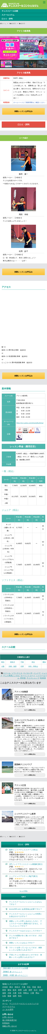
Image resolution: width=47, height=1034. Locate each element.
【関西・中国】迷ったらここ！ (15, 975)
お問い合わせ (7, 1017)
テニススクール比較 (10, 11)
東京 (2, 662)
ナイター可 (27, 673)
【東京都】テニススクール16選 (15, 968)
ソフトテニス (16, 673)
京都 (41, 990)
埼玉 (33, 662)
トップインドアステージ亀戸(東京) (23, 876)
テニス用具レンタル (11, 676)
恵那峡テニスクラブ (23, 764)
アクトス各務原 (21, 692)
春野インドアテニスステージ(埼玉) (23, 850)
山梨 (25, 990)
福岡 (14, 996)
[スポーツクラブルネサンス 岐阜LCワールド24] (7, 723)
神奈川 (12, 662)
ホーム (5, 1004)
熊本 (20, 996)
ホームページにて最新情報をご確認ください (29, 102)
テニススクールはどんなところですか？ (25, 931)
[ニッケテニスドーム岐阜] (7, 816)
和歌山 (26, 993)
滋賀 (4, 993)
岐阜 (14, 990)
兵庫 (22, 666)
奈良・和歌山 (33, 666)
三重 (32, 993)
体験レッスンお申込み (23, 111)
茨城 (34, 987)
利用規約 (6, 1023)
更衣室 (23, 678)
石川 (35, 990)
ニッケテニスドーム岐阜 (25, 814)
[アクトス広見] (7, 788)
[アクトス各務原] (7, 694)
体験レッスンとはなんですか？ (22, 943)
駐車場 (43, 678)
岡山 (37, 993)
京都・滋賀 (13, 666)
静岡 (20, 990)
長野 (30, 990)
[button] (3, 48)
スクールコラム (8, 15)
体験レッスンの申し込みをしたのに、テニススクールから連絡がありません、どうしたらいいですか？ (25, 923)
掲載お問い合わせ (9, 1026)
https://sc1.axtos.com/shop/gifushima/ (29, 423)
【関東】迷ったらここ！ (12, 972)
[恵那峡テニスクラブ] (7, 767)
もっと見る (23, 891)
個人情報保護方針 (9, 1020)
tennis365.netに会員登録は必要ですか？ (25, 909)
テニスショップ (33, 678)
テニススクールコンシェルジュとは (24, 1004)
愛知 (44, 662)
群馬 (4, 990)
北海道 (5, 987)
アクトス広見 (20, 785)
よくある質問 (7, 1010)
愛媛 (9, 996)
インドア (37, 673)
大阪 (2, 666)
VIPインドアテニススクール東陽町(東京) (25, 864)
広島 (4, 996)
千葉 (22, 662)
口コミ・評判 (7, 19)
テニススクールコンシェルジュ (26, 1030)
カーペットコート (28, 676)
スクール (6, 673)
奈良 (20, 993)
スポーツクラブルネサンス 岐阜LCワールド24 (29, 721)
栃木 (39, 987)
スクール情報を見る (29, 710)
